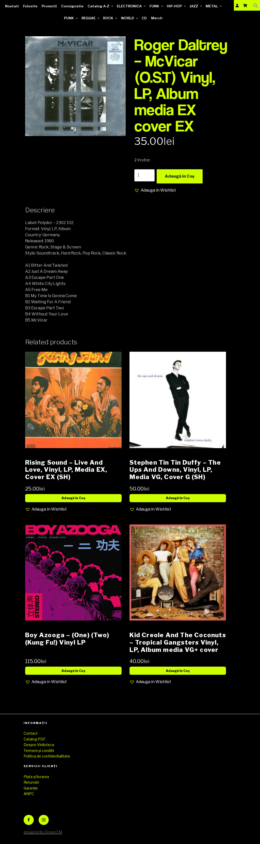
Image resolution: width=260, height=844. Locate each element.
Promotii (49, 6)
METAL (212, 6)
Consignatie (72, 6)
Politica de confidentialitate (47, 756)
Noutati (12, 6)
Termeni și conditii (39, 750)
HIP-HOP (174, 6)
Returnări (31, 782)
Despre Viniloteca (39, 744)
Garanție (31, 788)
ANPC (29, 793)
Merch (156, 18)
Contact (31, 733)
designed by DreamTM (43, 832)
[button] (255, 5)
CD (144, 18)
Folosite (30, 6)
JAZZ (193, 6)
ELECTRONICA (129, 6)
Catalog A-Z (98, 6)
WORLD (127, 18)
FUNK (154, 6)
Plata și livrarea (36, 776)
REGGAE (88, 18)
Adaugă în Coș (179, 176)
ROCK (108, 18)
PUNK (69, 18)
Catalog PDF (34, 739)
